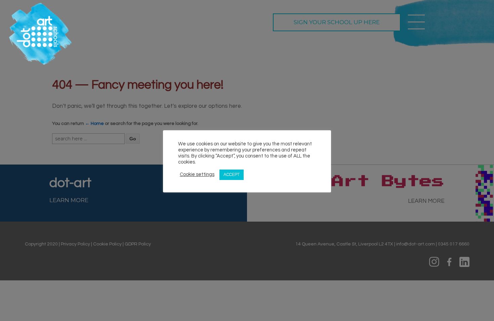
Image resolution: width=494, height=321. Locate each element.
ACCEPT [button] (231, 174)
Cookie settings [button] (197, 174)
